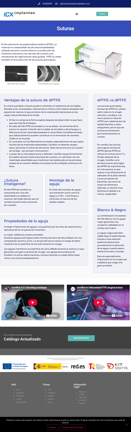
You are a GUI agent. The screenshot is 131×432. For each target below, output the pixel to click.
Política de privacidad (72, 427)
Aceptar (53, 427)
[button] (77, 14)
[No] (127, 424)
